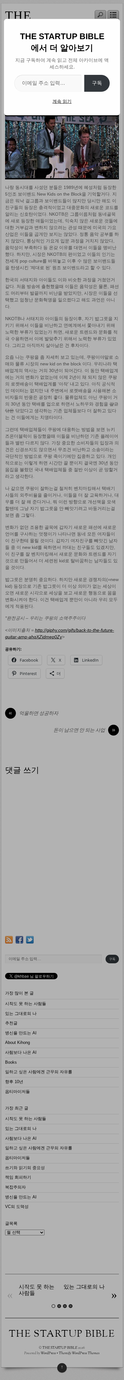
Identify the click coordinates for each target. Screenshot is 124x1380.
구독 (97, 83)
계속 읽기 (62, 101)
